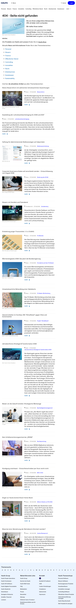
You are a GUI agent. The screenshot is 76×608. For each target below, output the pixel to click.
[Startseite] (5, 3)
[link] (3, 8)
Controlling (9, 62)
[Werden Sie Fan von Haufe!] (40, 578)
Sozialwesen (9, 75)
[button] (71, 3)
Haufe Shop (42, 42)
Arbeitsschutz (10, 72)
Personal (8, 49)
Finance (8, 56)
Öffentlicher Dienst (11, 59)
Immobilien (9, 65)
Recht (7, 69)
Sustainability (10, 78)
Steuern (8, 52)
